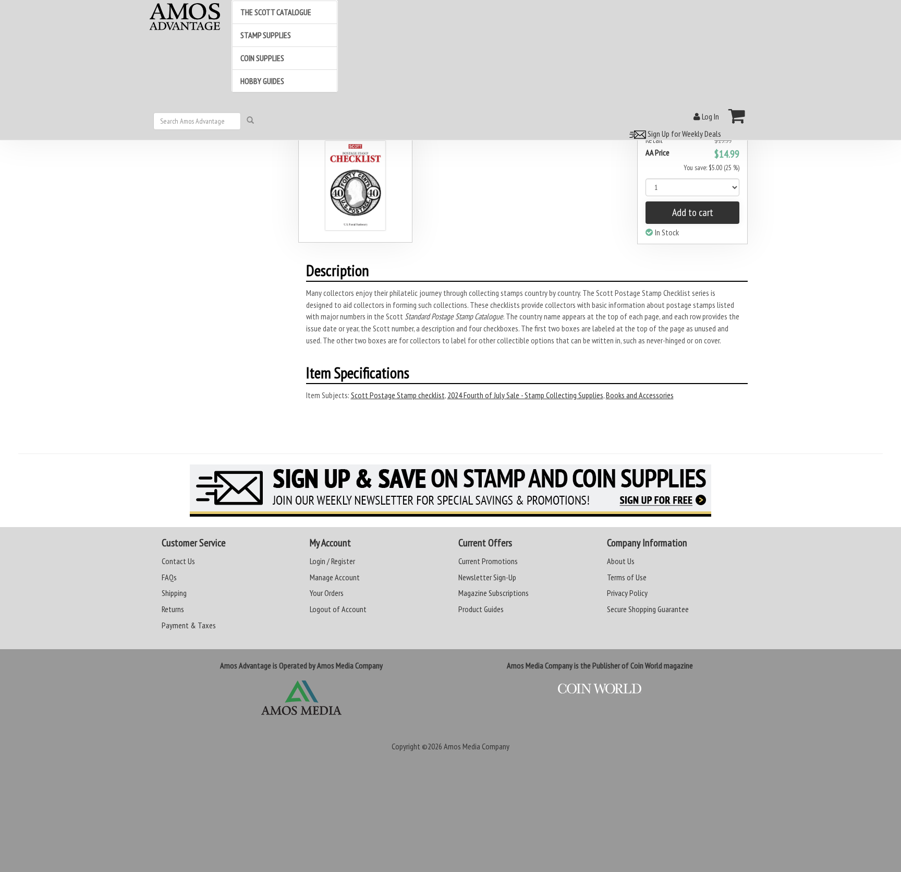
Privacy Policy (627, 593)
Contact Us (178, 561)
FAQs (169, 577)
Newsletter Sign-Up (487, 577)
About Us (621, 561)
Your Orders (327, 593)
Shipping (174, 593)
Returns (173, 609)
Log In (709, 116)
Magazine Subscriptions (493, 593)
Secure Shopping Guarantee (648, 609)
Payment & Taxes (189, 625)
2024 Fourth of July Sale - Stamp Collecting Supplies (525, 395)
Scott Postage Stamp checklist (398, 395)
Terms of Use (627, 577)
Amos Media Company (476, 746)
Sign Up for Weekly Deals (683, 133)
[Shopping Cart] (737, 115)
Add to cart (692, 212)
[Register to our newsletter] (450, 490)
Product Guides (481, 609)
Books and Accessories (640, 395)
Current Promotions (488, 561)
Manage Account (335, 577)
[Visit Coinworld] (599, 689)
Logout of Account (338, 609)
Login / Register (332, 561)
